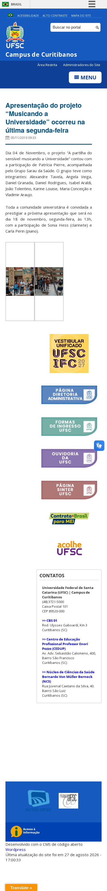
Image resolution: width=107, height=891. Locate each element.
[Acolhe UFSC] (69, 558)
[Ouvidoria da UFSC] (69, 466)
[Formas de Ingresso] (69, 435)
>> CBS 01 (49, 620)
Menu (87, 77)
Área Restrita (47, 65)
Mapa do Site (81, 15)
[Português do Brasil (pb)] (10, 15)
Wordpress (15, 849)
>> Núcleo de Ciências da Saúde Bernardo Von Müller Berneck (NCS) (68, 677)
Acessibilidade (28, 15)
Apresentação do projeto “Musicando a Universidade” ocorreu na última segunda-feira (45, 117)
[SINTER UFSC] (69, 498)
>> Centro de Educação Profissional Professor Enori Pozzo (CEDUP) (65, 644)
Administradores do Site (81, 65)
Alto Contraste (55, 15)
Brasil (16, 4)
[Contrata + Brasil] (69, 523)
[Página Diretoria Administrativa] (69, 403)
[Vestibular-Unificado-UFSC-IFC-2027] (69, 371)
